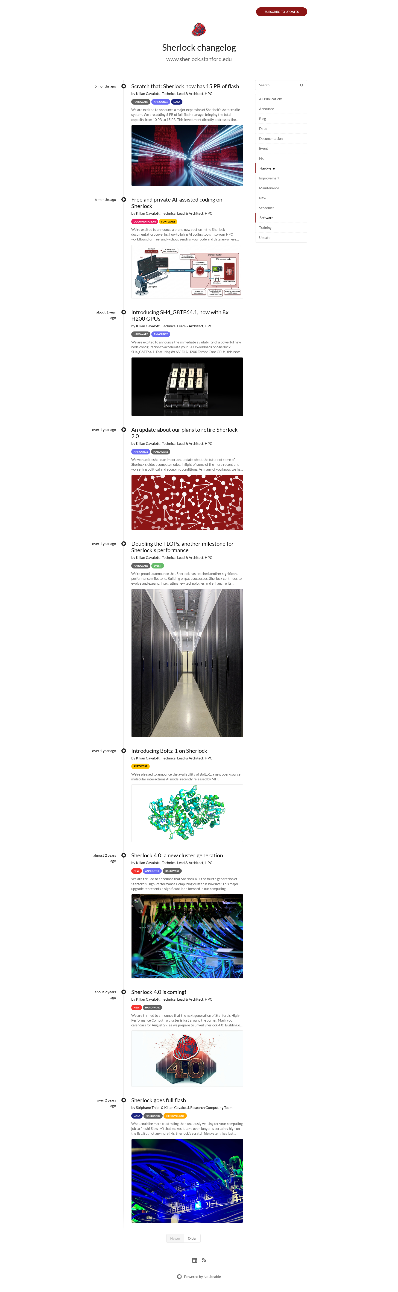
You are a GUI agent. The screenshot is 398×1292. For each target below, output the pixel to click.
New (262, 198)
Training (265, 228)
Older (192, 1238)
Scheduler (266, 208)
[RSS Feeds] (204, 1259)
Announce (266, 109)
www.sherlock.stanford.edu (199, 59)
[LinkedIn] (197, 1259)
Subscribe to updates (282, 12)
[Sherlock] (199, 30)
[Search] (301, 85)
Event (263, 148)
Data (263, 128)
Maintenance (269, 188)
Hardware (267, 168)
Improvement (269, 178)
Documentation (271, 138)
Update (264, 237)
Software (266, 218)
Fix (261, 158)
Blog (262, 119)
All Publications (271, 99)
